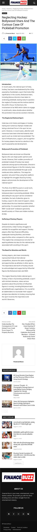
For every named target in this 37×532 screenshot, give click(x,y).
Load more (18, 463)
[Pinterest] (19, 38)
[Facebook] (10, 38)
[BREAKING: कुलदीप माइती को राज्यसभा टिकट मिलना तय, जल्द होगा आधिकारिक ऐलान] (7, 434)
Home (3, 8)
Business (9, 8)
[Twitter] (15, 38)
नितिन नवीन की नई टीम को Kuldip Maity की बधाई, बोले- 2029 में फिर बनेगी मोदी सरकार (24, 444)
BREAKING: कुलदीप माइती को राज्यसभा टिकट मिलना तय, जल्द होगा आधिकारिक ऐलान (23, 434)
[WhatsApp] (24, 38)
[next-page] (6, 411)
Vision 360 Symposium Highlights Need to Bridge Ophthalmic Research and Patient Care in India (24, 403)
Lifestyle (5, 390)
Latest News (6, 406)
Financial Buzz (10, 33)
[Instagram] (23, 514)
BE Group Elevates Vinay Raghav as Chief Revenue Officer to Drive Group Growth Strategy (24, 377)
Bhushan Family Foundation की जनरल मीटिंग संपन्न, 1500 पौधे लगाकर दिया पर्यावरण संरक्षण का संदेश (24, 455)
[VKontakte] (28, 514)
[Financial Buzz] (3, 33)
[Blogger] (9, 514)
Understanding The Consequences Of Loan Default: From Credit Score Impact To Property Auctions (9, 328)
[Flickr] (18, 514)
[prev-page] (3, 411)
